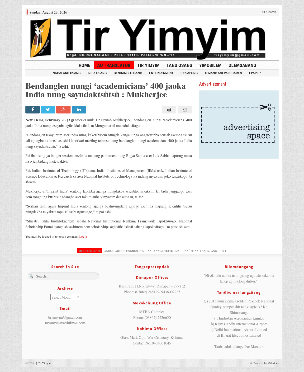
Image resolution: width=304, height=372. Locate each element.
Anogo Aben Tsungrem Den (124, 251)
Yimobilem (210, 65)
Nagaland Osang (67, 73)
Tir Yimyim (148, 65)
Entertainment (161, 73)
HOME (84, 65)
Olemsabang (242, 65)
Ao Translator (113, 65)
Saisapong (189, 73)
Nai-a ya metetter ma (164, 251)
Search (270, 12)
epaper (255, 73)
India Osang (97, 73)
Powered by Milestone (266, 363)
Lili (223, 251)
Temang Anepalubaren (223, 73)
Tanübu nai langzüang (200, 251)
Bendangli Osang (128, 73)
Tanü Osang (179, 65)
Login (83, 236)
